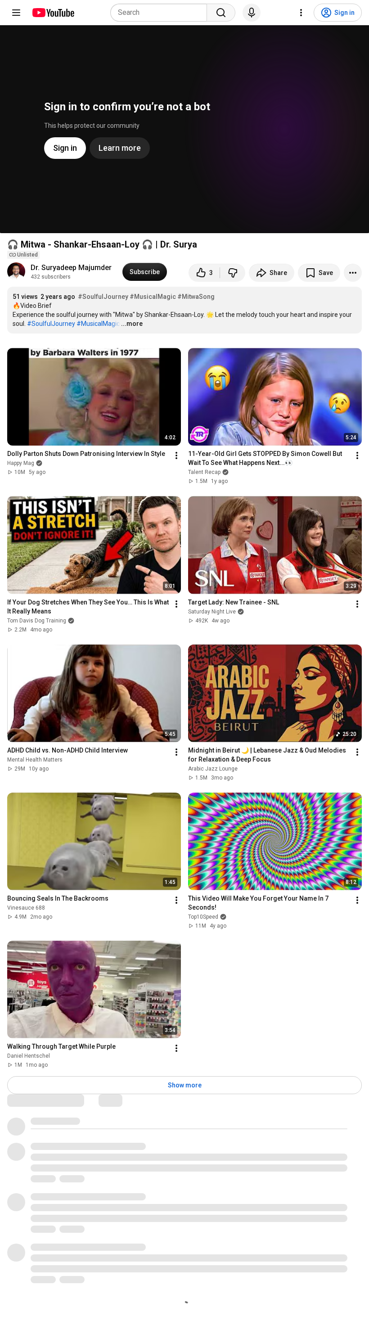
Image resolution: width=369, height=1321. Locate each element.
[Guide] (16, 12)
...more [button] (132, 323)
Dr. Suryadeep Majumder (71, 267)
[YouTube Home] (53, 12)
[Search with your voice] (252, 13)
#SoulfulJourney (103, 296)
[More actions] (353, 273)
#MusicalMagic (153, 296)
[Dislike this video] (232, 273)
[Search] (221, 13)
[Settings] (301, 12)
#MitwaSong (196, 296)
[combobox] (161, 12)
